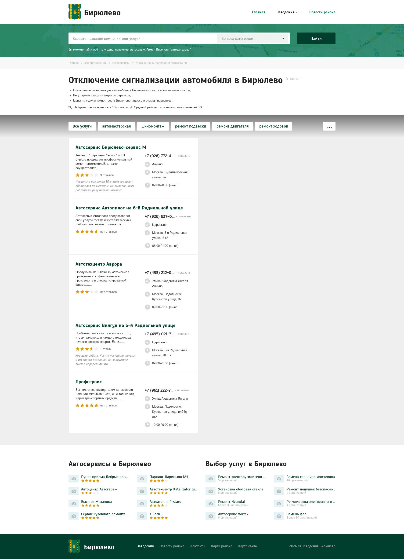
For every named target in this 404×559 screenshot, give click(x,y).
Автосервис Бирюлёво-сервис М (111, 147)
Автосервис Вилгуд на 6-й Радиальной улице (125, 325)
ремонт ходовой (273, 126)
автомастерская (116, 126)
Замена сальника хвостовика (311, 477)
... (100, 168)
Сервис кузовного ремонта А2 (105, 514)
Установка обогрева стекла (240, 489)
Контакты (197, 546)
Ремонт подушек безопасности (311, 489)
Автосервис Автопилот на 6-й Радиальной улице (129, 207)
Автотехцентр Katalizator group (174, 489)
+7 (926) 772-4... (167, 155)
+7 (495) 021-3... (167, 333)
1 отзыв (105, 349)
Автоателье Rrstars (165, 501)
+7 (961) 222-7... (167, 390)
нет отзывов (108, 231)
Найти (316, 38)
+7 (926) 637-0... (168, 216)
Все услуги (82, 126)
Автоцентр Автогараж (99, 489)
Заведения (285, 12)
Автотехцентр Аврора (99, 264)
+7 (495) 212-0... (167, 272)
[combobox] (252, 38)
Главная (258, 12)
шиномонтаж (153, 126)
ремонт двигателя (232, 126)
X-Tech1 (156, 514)
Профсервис (89, 381)
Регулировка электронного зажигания (311, 501)
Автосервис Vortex (233, 514)
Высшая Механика (96, 501)
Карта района (221, 546)
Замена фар (297, 514)
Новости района (322, 12)
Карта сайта (247, 546)
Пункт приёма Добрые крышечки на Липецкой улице (105, 477)
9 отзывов (107, 175)
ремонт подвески (190, 126)
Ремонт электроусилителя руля (242, 477)
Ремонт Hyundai (231, 501)
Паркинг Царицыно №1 (169, 477)
